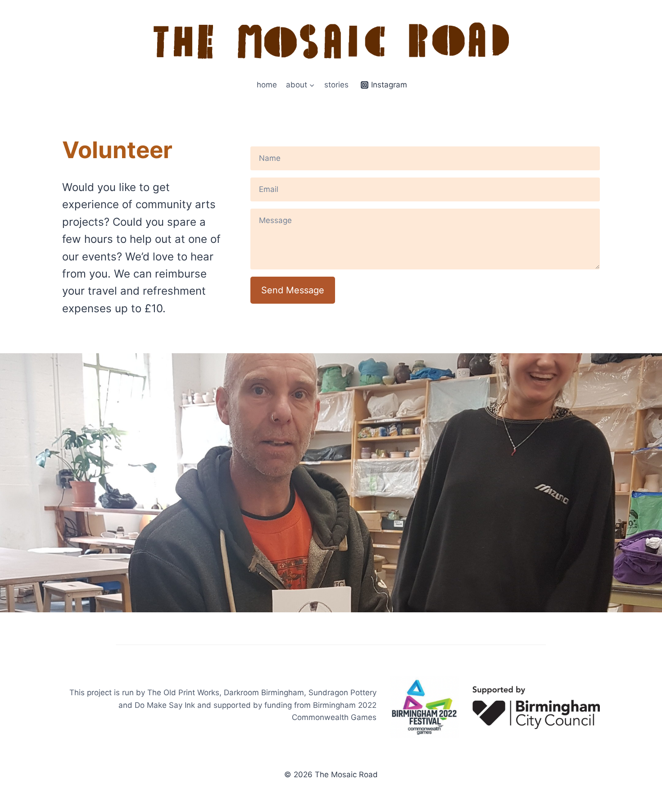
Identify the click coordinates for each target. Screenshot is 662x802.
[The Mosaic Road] (331, 41)
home (267, 84)
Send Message (292, 290)
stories (336, 84)
